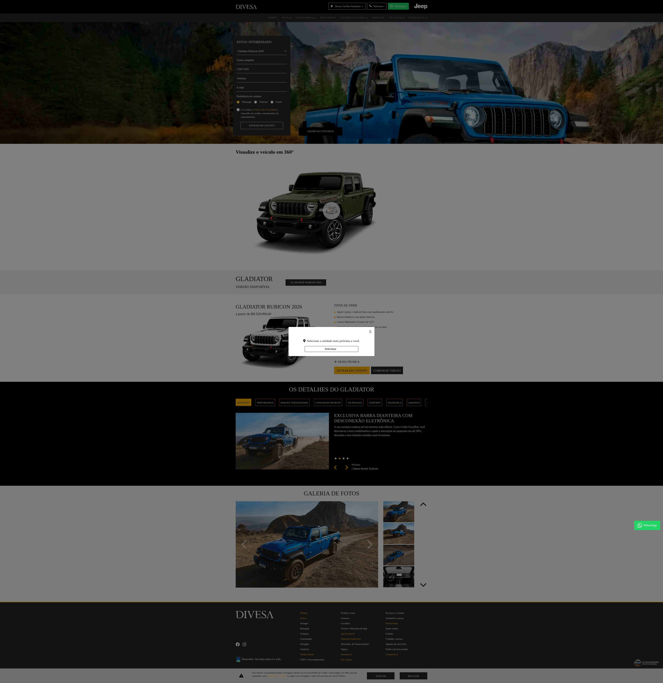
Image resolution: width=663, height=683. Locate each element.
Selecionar (330, 348)
